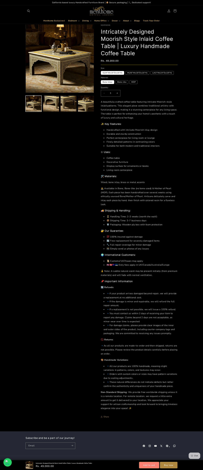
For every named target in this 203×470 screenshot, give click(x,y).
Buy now (168, 465)
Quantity (104, 87)
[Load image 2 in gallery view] (51, 104)
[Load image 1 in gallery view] (34, 104)
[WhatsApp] (174, 446)
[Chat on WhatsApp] (7, 462)
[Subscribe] (72, 445)
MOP (133, 82)
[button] (29, 11)
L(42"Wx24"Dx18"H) (162, 73)
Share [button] (106, 416)
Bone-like (121, 82)
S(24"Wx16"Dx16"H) (112, 73)
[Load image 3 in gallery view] (68, 104)
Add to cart (149, 465)
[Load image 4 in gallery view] (86, 104)
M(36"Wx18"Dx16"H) (137, 73)
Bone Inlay (107, 82)
